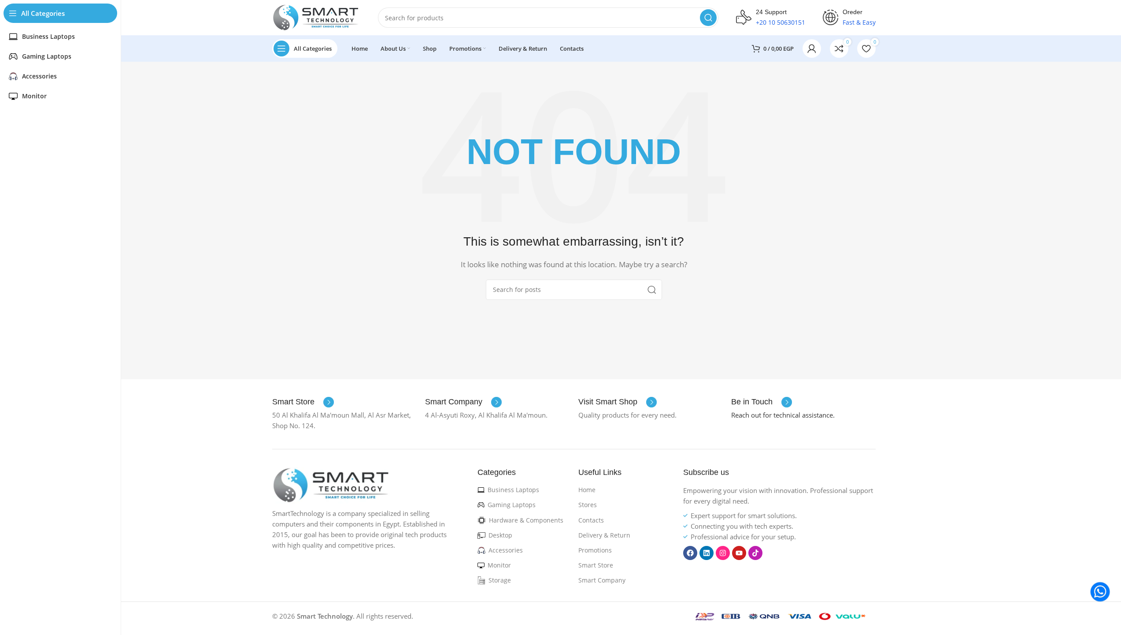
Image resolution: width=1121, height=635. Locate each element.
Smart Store (595, 565)
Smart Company (601, 580)
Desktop (500, 535)
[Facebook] (690, 553)
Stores (587, 505)
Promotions (595, 550)
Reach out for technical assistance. (783, 415)
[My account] (811, 48)
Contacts (591, 520)
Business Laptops (513, 490)
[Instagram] (723, 553)
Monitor (499, 565)
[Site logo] (316, 16)
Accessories (505, 550)
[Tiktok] (755, 553)
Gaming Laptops (512, 505)
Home (587, 490)
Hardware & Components (526, 520)
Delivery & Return (604, 535)
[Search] (708, 17)
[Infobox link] (303, 402)
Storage (499, 580)
